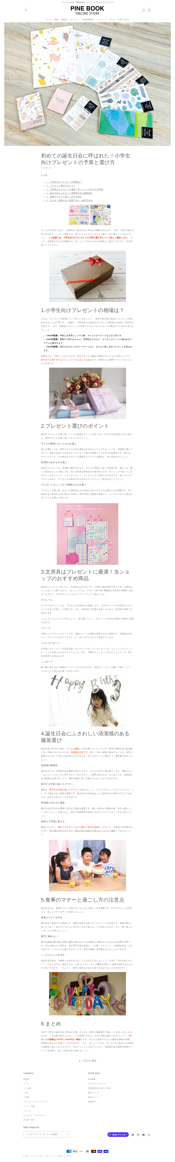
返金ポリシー (93, 1097)
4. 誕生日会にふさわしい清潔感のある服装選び (69, 193)
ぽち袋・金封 (29, 1120)
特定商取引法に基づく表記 (99, 1088)
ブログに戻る (89, 1061)
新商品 (26, 1079)
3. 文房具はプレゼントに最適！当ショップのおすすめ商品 (74, 189)
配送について (93, 1093)
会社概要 (91, 1079)
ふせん (26, 1093)
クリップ (27, 1111)
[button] (26, 10)
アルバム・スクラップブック (35, 1102)
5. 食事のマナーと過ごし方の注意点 (64, 197)
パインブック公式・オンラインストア (43, 1156)
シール (26, 1084)
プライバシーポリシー (97, 1084)
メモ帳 (26, 1097)
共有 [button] (45, 175)
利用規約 (91, 1102)
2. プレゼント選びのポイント (61, 186)
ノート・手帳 (29, 1106)
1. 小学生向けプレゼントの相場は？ (64, 182)
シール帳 (27, 1088)
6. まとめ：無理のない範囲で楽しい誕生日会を (69, 200)
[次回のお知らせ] (150, 2)
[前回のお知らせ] (24, 2)
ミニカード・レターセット (34, 1115)
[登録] (66, 1134)
